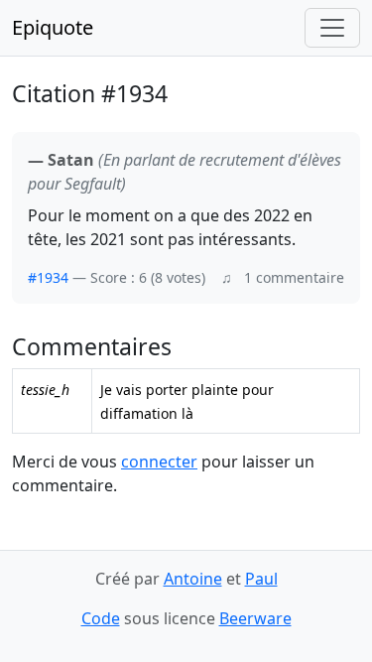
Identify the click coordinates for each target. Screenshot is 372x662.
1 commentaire (294, 277)
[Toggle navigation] (332, 28)
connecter (159, 461)
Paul (261, 579)
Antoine (193, 579)
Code (100, 618)
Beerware (255, 618)
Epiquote (52, 27)
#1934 (48, 277)
